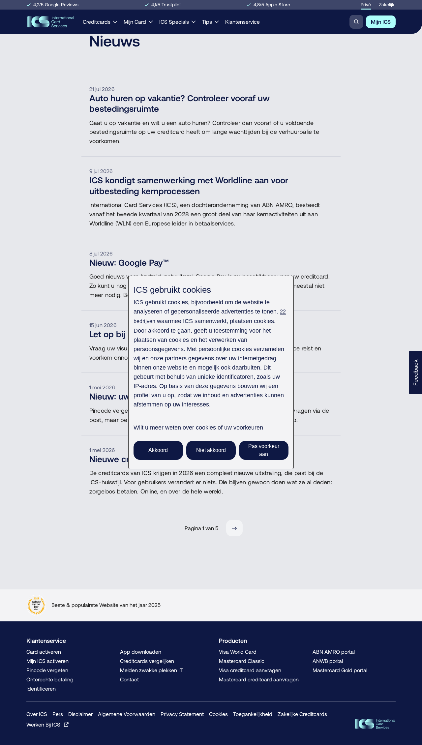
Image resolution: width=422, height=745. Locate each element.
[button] (415, 372)
